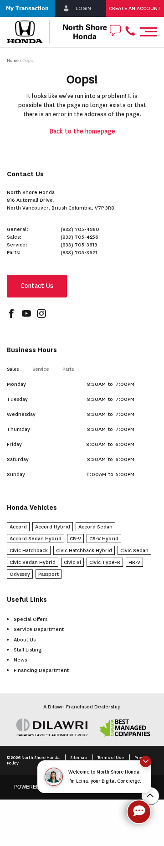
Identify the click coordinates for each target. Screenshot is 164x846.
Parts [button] (68, 369)
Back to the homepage (82, 131)
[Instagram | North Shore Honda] (41, 314)
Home (13, 60)
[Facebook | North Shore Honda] (11, 314)
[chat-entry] (139, 812)
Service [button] (40, 369)
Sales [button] (13, 369)
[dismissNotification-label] (145, 761)
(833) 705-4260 (80, 229)
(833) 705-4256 (79, 237)
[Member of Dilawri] (82, 727)
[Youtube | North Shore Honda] (26, 314)
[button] (27, 8)
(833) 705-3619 (79, 244)
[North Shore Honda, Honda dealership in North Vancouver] (57, 32)
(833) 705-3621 (79, 252)
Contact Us (36, 286)
